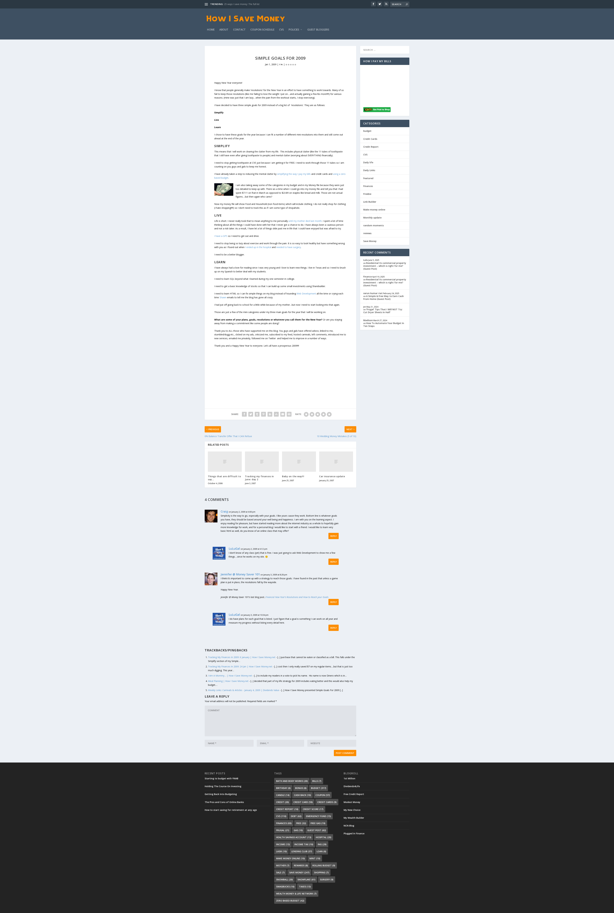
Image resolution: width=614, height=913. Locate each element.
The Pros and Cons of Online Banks (224, 802)
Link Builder (369, 201)
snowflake (306, 879)
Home (211, 29)
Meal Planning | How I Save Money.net (228, 681)
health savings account (293, 837)
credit (282, 802)
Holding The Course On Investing (223, 786)
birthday (283, 788)
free (301, 823)
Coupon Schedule (262, 29)
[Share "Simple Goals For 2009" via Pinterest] (263, 414)
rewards (301, 865)
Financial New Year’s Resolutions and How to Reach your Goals (296, 597)
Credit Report (370, 146)
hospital (323, 837)
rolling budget (323, 865)
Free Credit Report (354, 794)
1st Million (349, 778)
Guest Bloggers (318, 29)
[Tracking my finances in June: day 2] (262, 461)
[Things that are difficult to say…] (225, 461)
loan (321, 851)
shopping (321, 872)
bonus (300, 788)
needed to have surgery (288, 247)
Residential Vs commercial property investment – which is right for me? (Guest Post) (384, 265)
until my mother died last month (305, 220)
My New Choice (352, 809)
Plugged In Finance (354, 833)
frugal (282, 830)
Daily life (368, 162)
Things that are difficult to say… (224, 478)
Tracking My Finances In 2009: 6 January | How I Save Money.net (241, 657)
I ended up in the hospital (258, 247)
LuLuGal (234, 548)
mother (282, 865)
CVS (281, 29)
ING (322, 844)
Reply (333, 536)
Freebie (367, 193)
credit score (313, 809)
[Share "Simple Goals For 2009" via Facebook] (244, 414)
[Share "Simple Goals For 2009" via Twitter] (251, 414)
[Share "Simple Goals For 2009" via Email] (282, 414)
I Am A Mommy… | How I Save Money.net (230, 675)
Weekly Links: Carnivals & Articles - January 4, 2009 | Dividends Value (243, 690)
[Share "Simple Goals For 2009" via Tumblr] (257, 414)
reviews (367, 233)
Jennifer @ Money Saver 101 (240, 574)
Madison (368, 320)
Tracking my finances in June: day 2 (259, 478)
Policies (294, 29)
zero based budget (290, 900)
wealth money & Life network (296, 893)
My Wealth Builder (354, 817)
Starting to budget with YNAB (221, 778)
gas (298, 830)
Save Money (370, 241)
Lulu (365, 259)
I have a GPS (220, 235)
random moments (373, 225)
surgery (326, 879)
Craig (224, 511)
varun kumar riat (372, 293)
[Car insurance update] (336, 461)
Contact (239, 29)
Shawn (223, 297)
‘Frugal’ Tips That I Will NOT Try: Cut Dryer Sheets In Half (383, 311)
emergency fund (318, 816)
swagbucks (285, 886)
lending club (301, 851)
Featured (368, 178)
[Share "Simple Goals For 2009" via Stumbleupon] (276, 414)
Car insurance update (332, 476)
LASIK (281, 851)
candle (282, 795)
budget (367, 130)
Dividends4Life (352, 786)
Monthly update (372, 217)
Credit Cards (370, 138)
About (223, 29)
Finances (368, 186)
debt (296, 816)
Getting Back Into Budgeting (221, 794)
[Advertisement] (280, 370)
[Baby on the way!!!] (299, 461)
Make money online (374, 209)
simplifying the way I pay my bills (294, 173)
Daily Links (369, 170)
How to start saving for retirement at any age (231, 809)
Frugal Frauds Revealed (236, 4)
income (283, 844)
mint (314, 858)
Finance (367, 276)
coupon (322, 795)
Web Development (306, 293)
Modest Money (352, 802)
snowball (284, 879)
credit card (303, 802)
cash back (302, 795)
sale (280, 872)
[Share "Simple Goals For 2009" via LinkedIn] (270, 414)
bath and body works (292, 781)
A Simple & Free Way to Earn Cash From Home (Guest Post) (383, 297)
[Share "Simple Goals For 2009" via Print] (289, 414)
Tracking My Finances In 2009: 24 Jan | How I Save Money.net (240, 666)
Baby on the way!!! (293, 476)
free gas (318, 823)
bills (316, 781)
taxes (305, 886)
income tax (303, 844)
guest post (316, 830)
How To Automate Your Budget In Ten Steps (383, 325)
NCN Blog (349, 825)
